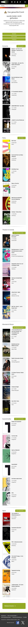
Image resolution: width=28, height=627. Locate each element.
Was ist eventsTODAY (12, 615)
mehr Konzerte (20, 46)
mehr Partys (21, 138)
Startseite (14, 33)
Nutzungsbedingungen (6, 617)
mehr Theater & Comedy (18, 232)
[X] (23, 622)
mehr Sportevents (20, 510)
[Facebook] (17, 622)
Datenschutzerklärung (17, 617)
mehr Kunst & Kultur (19, 419)
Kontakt (25, 617)
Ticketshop (14, 39)
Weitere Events (9, 606)
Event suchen (14, 36)
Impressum (3, 615)
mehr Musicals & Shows (19, 327)
